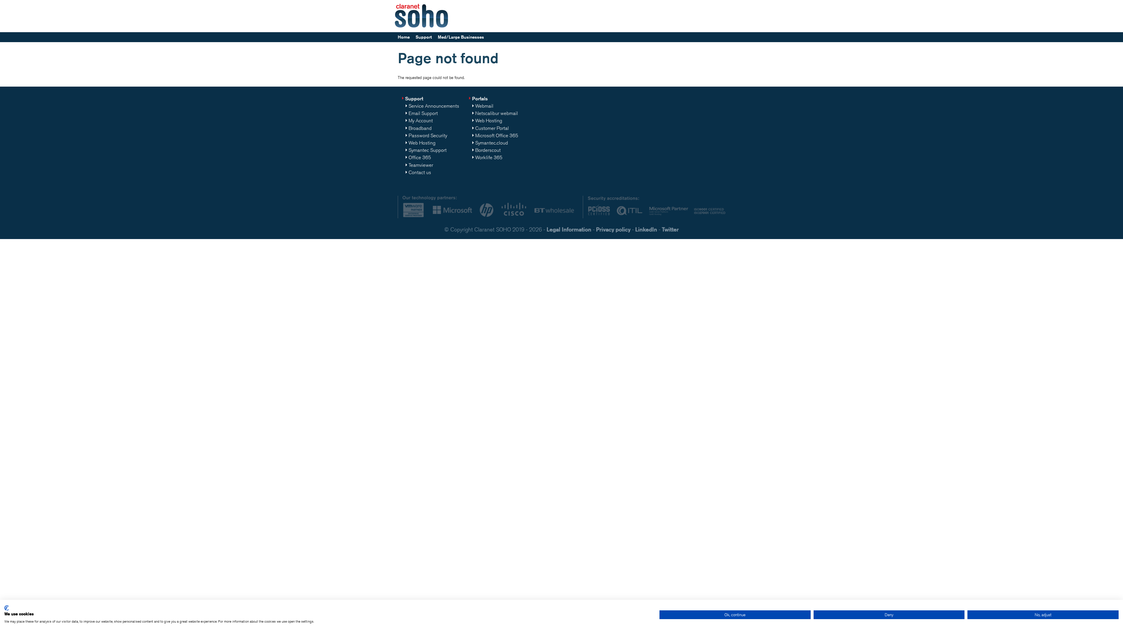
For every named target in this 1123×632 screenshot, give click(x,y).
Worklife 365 (488, 157)
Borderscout (488, 150)
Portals (480, 98)
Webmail (484, 106)
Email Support (423, 113)
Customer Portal (492, 128)
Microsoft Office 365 (496, 135)
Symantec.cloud (491, 143)
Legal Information (569, 229)
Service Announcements (434, 106)
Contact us (420, 172)
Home (404, 37)
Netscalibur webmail (496, 113)
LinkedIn (646, 229)
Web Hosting (422, 143)
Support (424, 37)
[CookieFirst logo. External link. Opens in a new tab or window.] (6, 608)
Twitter (670, 229)
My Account (421, 120)
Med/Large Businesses (461, 37)
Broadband (420, 128)
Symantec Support (428, 150)
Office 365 (420, 157)
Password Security (428, 135)
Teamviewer (421, 165)
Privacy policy (613, 229)
